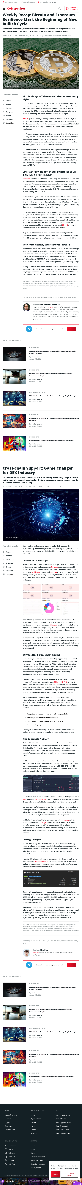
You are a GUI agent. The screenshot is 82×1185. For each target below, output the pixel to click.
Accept (55, 1174)
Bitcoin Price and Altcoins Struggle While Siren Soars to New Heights (51, 440)
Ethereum (26, 179)
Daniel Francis (36, 357)
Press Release (10, 1130)
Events (33, 1126)
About (33, 1146)
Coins (33, 1115)
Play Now (62, 1181)
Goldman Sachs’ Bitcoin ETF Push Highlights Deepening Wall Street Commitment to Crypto (50, 375)
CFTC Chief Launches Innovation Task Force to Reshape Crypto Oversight (53, 396)
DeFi (24, 799)
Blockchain (9, 1126)
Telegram (9, 112)
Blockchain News (54, 941)
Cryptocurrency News (51, 298)
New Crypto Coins (62, 1126)
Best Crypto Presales (63, 1122)
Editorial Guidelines (38, 1157)
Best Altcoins (61, 1119)
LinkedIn (9, 119)
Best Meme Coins (62, 1130)
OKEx (56, 682)
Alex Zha (36, 953)
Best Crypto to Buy (63, 1115)
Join (71, 329)
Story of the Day (11, 1115)
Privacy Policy (36, 1168)
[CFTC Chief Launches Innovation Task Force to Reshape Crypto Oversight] (14, 399)
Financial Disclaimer (38, 1164)
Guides (33, 1130)
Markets (8, 1119)
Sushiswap (35, 572)
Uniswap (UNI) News (30, 941)
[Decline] (77, 1163)
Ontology (42, 822)
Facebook (9, 100)
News (74, 298)
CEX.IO (50, 307)
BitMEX (64, 682)
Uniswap (54, 567)
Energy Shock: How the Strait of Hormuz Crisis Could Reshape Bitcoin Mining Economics (54, 419)
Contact (33, 1149)
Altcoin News (28, 298)
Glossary (34, 1133)
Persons (33, 1122)
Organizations (36, 1119)
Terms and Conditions (39, 1160)
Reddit (8, 115)
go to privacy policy (69, 1174)
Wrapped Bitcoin (41, 861)
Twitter (9, 104)
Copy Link (10, 123)
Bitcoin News (38, 298)
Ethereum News (65, 298)
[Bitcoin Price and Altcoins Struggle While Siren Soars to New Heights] (14, 444)
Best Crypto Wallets (63, 1133)
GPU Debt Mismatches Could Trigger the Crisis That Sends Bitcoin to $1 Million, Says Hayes (52, 352)
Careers (33, 1153)
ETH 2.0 (65, 225)
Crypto (7, 1122)
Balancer (53, 572)
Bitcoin (25, 119)
